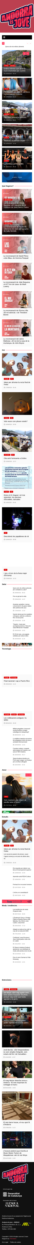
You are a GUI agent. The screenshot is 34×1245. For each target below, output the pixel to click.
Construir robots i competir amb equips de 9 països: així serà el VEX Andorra (22, 750)
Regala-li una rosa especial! (14, 802)
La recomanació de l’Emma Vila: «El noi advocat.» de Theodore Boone (15, 313)
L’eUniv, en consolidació (20, 892)
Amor (13, 798)
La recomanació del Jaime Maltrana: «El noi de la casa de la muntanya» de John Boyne (16, 341)
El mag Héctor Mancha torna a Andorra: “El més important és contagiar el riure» (15, 1083)
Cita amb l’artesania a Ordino (15, 117)
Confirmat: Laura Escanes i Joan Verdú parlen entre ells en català (21, 939)
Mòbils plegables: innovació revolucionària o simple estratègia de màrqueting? (21, 730)
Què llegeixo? (8, 199)
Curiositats (7, 65)
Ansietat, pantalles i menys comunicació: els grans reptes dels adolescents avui (22, 606)
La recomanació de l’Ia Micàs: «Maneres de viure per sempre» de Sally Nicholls (16, 229)
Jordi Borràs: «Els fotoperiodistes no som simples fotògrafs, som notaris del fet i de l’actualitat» (16, 1052)
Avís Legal (5, 1242)
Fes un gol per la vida (19, 596)
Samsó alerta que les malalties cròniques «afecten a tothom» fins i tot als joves (22, 615)
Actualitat (7, 114)
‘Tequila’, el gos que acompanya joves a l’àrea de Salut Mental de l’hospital (22, 626)
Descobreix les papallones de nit (16, 536)
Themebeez (13, 1238)
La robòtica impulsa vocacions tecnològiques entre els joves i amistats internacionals (22, 740)
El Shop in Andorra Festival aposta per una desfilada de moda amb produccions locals (22, 949)
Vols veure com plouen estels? (15, 421)
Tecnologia (13, 677)
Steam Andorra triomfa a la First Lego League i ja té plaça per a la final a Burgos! (22, 760)
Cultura (6, 137)
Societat (15, 65)
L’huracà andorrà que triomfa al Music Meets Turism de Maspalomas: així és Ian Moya (15, 1153)
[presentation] (27, 43)
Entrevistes (13, 989)
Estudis (6, 88)
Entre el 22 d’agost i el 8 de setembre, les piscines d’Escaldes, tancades (14, 497)
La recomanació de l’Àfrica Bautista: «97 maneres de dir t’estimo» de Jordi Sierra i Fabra (16, 205)
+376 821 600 (11, 1229)
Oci (12, 114)
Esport (6, 491)
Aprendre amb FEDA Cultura (22, 876)
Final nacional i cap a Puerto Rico (17, 681)
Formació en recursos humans (22, 884)
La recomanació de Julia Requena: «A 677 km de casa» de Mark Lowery (16, 284)
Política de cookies (15, 1242)
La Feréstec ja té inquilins (13, 164)
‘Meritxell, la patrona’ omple (14, 141)
